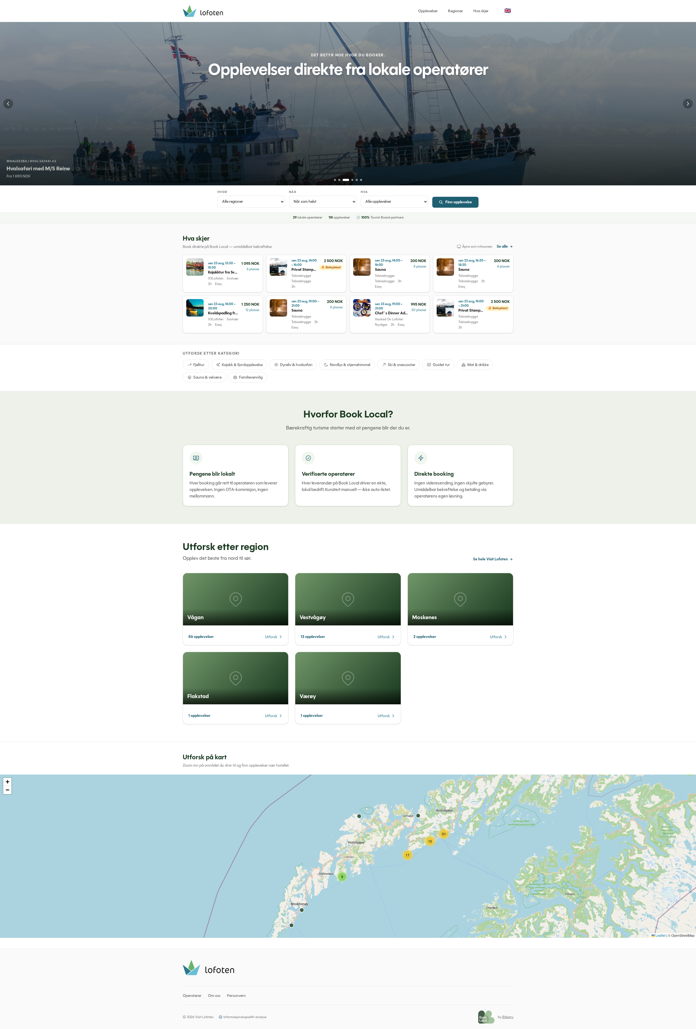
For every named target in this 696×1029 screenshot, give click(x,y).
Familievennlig (251, 377)
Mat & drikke (478, 364)
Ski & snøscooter (401, 364)
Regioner (455, 11)
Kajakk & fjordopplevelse (242, 364)
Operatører (192, 995)
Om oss (214, 995)
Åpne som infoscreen (477, 246)
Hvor (222, 192)
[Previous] (8, 104)
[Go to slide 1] (335, 180)
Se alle (502, 246)
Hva (364, 192)
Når (292, 192)
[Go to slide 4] (352, 180)
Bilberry (507, 1017)
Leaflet (660, 935)
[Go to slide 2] (339, 180)
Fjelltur (198, 364)
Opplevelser (428, 11)
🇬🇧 (507, 11)
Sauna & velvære (207, 377)
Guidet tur (441, 364)
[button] (342, 876)
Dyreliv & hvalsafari (296, 364)
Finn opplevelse (458, 202)
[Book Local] (486, 1017)
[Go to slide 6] (361, 180)
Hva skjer (481, 11)
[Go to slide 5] (357, 180)
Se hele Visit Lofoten (490, 559)
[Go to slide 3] (346, 180)
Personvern (236, 995)
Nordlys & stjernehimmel (350, 364)
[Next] (688, 104)
